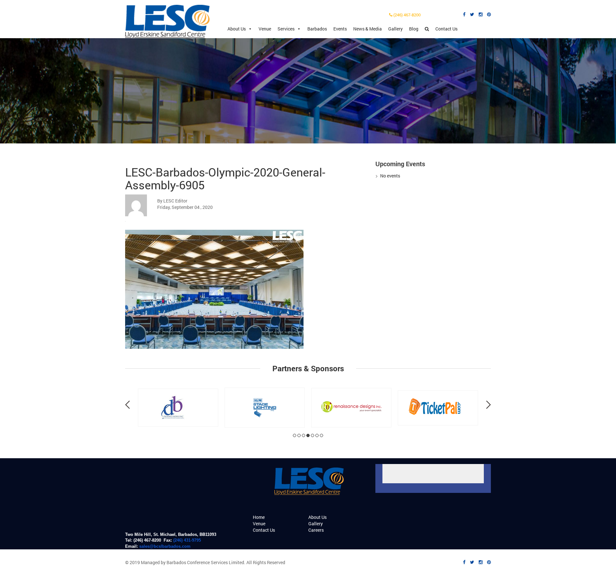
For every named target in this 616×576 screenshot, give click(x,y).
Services (286, 29)
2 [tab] (299, 435)
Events (340, 29)
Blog (413, 29)
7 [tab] (321, 435)
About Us (236, 29)
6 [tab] (317, 435)
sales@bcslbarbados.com (165, 546)
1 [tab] (294, 435)
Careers (316, 530)
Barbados (317, 29)
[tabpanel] (178, 407)
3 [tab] (303, 435)
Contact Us (446, 29)
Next (488, 404)
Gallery (395, 29)
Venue (265, 29)
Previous (127, 404)
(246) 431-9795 (187, 540)
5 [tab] (312, 435)
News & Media (367, 29)
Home (259, 517)
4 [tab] (308, 435)
